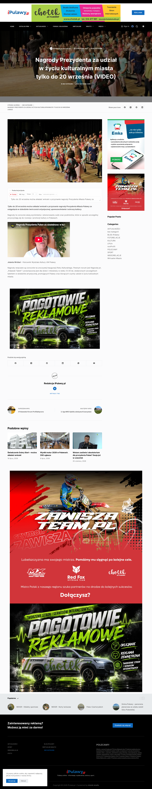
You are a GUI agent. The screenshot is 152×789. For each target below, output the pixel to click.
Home (12, 26)
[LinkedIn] (142, 107)
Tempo (29, 194)
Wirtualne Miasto (114, 258)
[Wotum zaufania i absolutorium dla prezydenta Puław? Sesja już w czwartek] (87, 440)
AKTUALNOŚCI (41, 26)
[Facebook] (132, 26)
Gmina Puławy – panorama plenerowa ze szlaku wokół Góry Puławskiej (132, 707)
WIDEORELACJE (114, 255)
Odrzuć (23, 781)
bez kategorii (97, 48)
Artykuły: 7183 (55, 393)
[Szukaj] (137, 26)
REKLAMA (138, 12)
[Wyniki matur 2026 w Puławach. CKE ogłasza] (54, 440)
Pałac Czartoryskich (95, 707)
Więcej (100, 26)
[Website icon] (54, 388)
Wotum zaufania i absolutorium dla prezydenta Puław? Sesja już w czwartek (87, 455)
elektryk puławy (111, 751)
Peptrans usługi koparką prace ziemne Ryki (125, 758)
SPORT (110, 252)
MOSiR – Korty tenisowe (61, 707)
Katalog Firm (24, 26)
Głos (40, 194)
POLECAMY (112, 249)
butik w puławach (121, 751)
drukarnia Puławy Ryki (112, 756)
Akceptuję (11, 781)
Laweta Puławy (124, 756)
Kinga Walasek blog (119, 749)
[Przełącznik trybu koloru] (143, 26)
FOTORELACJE (113, 238)
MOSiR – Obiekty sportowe (27, 707)
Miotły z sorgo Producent (104, 749)
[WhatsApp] (78, 363)
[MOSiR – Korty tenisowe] (46, 707)
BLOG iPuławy (113, 235)
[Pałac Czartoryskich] (81, 707)
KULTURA (111, 240)
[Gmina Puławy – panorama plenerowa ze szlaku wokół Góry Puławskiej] (116, 707)
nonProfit (111, 246)
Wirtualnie (77, 26)
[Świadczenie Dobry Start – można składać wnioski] (22, 440)
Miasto (88, 26)
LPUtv (110, 243)
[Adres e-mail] (94, 363)
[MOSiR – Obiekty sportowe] (11, 707)
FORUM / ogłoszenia (60, 26)
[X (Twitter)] (131, 107)
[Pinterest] (136, 107)
